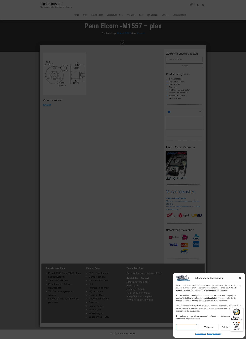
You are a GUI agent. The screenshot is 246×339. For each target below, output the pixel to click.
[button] (240, 278)
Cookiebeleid (200, 334)
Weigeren (208, 327)
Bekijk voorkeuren (231, 327)
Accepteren (186, 327)
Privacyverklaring (214, 334)
